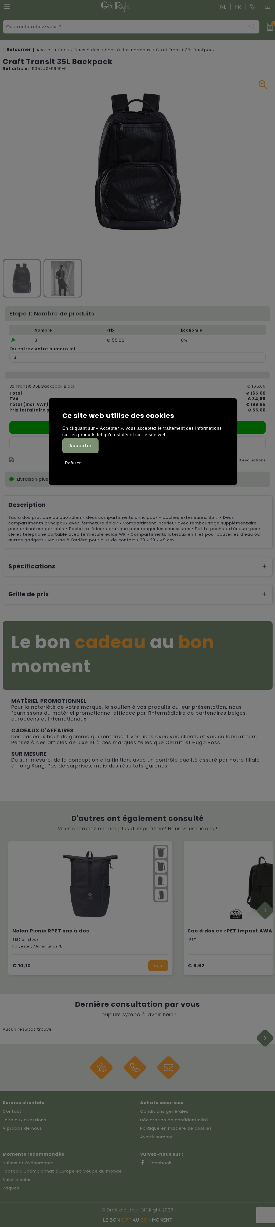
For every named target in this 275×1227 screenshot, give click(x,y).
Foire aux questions (24, 1120)
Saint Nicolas (17, 1179)
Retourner (19, 49)
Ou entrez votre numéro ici (42, 349)
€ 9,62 (196, 966)
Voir (158, 966)
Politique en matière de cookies (176, 1128)
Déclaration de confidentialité (174, 1120)
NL (223, 6)
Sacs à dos (87, 50)
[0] (269, 27)
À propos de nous (22, 1128)
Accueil (45, 50)
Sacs (63, 50)
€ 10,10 (21, 966)
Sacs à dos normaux (127, 50)
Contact (12, 1111)
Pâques (11, 1188)
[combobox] (125, 26)
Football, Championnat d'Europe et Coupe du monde (62, 1171)
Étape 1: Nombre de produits (52, 313)
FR (238, 6)
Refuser (73, 463)
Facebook (159, 1163)
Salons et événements (28, 1163)
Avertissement (156, 1137)
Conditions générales (164, 1111)
